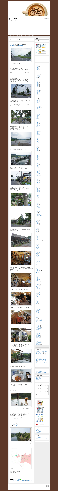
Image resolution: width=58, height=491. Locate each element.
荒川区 (37, 229)
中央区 (37, 202)
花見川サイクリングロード (39, 323)
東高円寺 (38, 100)
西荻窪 (38, 102)
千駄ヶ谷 (38, 154)
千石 (38, 143)
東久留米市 (37, 251)
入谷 (38, 227)
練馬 (38, 68)
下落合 (38, 138)
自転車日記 (37, 379)
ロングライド (14, 480)
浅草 (38, 226)
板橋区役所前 (39, 107)
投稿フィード (38, 430)
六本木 (38, 181)
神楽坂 (38, 137)
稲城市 (37, 280)
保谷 (38, 248)
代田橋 (38, 162)
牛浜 (38, 302)
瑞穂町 (37, 293)
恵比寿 (38, 156)
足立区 (37, 244)
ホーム (11, 35)
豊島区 (37, 77)
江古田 (38, 66)
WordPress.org (38, 432)
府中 (38, 269)
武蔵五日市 (38, 309)
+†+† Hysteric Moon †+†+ (39, 380)
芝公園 (38, 183)
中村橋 (38, 73)
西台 (38, 108)
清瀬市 (37, 253)
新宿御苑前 (38, 131)
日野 (38, 296)
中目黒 (38, 188)
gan (14, 45)
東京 (38, 198)
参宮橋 (38, 159)
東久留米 (38, 252)
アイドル (38, 341)
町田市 (37, 286)
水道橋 (38, 194)
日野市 (37, 295)
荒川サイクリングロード (39, 319)
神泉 (38, 151)
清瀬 (38, 254)
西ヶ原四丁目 (39, 120)
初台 (38, 157)
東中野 (38, 88)
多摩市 (37, 283)
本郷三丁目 (38, 142)
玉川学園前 (38, 288)
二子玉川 (38, 173)
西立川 (38, 278)
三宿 (38, 169)
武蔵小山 (38, 190)
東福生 (38, 301)
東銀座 (38, 204)
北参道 (38, 150)
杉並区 (37, 98)
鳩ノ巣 (38, 313)
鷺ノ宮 (38, 97)
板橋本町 (38, 114)
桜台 (38, 67)
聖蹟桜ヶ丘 (38, 284)
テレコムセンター (39, 240)
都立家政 (38, 96)
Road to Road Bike (38, 378)
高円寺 (38, 99)
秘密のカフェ (38, 331)
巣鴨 (38, 78)
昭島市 (37, 297)
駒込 (38, 141)
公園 (37, 334)
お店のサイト (15, 425)
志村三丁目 (38, 116)
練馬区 (37, 65)
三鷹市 (37, 262)
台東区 (37, 221)
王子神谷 (38, 122)
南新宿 (38, 130)
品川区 (37, 212)
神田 (38, 196)
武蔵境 (38, 250)
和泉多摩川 (38, 267)
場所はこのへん (15, 424)
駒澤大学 (38, 171)
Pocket (19, 479)
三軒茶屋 (38, 170)
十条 (38, 119)
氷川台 (38, 70)
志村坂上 (38, 115)
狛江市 (37, 266)
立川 (38, 277)
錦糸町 (38, 232)
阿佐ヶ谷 (38, 101)
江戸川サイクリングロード (39, 321)
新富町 (38, 206)
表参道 (38, 179)
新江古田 (38, 90)
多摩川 (38, 220)
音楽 (37, 340)
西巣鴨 (38, 83)
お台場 (38, 238)
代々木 (38, 148)
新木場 (38, 236)
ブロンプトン (38, 326)
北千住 (38, 246)
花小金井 (38, 258)
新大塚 (38, 80)
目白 (38, 82)
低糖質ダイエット (38, 342)
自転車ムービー (38, 336)
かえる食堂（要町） (38, 353)
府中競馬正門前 (39, 270)
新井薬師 (38, 94)
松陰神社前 (38, 175)
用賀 (38, 172)
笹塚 (38, 158)
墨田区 (37, 231)
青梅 (38, 307)
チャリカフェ (13, 19)
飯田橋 (38, 127)
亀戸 (38, 239)
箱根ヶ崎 (38, 294)
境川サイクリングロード (39, 324)
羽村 (38, 305)
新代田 (38, 163)
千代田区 (37, 192)
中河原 (38, 271)
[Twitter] (46, 486)
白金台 (38, 180)
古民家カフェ (38, 330)
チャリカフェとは (15, 35)
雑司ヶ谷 (38, 81)
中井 (38, 139)
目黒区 (37, 187)
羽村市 (25, 480)
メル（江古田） (38, 356)
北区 (37, 118)
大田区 (37, 218)
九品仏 (38, 176)
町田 (38, 289)
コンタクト (33, 35)
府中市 (37, 268)
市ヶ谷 (38, 133)
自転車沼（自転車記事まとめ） (40, 371)
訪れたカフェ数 (28, 480)
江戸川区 (37, 242)
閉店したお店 (38, 332)
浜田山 (38, 104)
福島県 (37, 318)
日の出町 (37, 310)
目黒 (38, 189)
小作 (23, 480)
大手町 (38, 197)
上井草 (38, 103)
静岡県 (37, 317)
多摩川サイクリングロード (20, 480)
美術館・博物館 (38, 333)
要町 (38, 86)
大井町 (38, 216)
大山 (38, 109)
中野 (38, 89)
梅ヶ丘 (38, 166)
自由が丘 (38, 191)
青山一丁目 (38, 178)
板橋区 (37, 105)
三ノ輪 (38, 230)
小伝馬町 (38, 207)
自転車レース (38, 335)
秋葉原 (38, 195)
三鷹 (38, 263)
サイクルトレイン (38, 328)
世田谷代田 (38, 165)
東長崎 (38, 85)
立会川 (38, 213)
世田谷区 (37, 161)
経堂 (38, 167)
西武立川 (38, 279)
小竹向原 (38, 106)
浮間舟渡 (38, 125)
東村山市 (37, 255)
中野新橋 (38, 91)
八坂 (38, 256)
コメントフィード (38, 431)
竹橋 (38, 200)
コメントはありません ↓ (20, 45)
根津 (38, 145)
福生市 (37, 300)
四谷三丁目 (38, 132)
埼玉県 (37, 315)
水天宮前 (38, 208)
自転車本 (37, 338)
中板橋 (38, 110)
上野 (38, 224)
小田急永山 (38, 285)
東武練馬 (38, 112)
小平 (38, 259)
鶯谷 (38, 222)
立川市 (37, 276)
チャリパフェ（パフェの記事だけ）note (41, 372)
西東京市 (37, 247)
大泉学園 (38, 75)
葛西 (38, 243)
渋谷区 (37, 147)
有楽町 (38, 199)
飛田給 (38, 265)
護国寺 (38, 146)
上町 (38, 174)
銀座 (38, 203)
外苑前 (38, 177)
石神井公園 (38, 74)
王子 (38, 121)
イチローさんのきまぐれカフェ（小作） (20, 44)
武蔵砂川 (38, 292)
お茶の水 (38, 193)
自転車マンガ (38, 337)
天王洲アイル (39, 215)
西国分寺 (38, 273)
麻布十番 (38, 182)
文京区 (37, 140)
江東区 (37, 235)
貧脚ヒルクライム (38, 327)
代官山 (38, 149)
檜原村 (37, 311)
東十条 (38, 123)
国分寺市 (37, 272)
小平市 (37, 257)
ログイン (37, 429)
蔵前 (38, 228)
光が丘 (38, 72)
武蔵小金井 (38, 261)
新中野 (38, 92)
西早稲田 (38, 135)
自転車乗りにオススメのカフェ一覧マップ (25, 35)
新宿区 (37, 126)
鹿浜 (38, 245)
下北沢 (38, 164)
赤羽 (38, 124)
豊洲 (38, 237)
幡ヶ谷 (38, 153)
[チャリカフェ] (29, 16)
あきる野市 (37, 308)
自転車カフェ (38, 329)
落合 (38, 93)
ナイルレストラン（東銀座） (40, 354)
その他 (37, 343)
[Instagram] (48, 486)
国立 (38, 275)
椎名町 (38, 84)
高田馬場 (38, 134)
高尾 (38, 299)
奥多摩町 (37, 312)
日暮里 (38, 223)
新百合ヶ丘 (38, 281)
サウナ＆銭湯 (38, 339)
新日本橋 (38, 211)
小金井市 (37, 260)
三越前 (38, 210)
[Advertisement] (29, 28)
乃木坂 (38, 186)
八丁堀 (38, 205)
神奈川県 (37, 316)
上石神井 (38, 76)
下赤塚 (38, 113)
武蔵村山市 (37, 291)
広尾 (38, 155)
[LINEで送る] (20, 479)
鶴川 (38, 287)
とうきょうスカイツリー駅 (40, 234)
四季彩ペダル (38, 377)
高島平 (38, 117)
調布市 (37, 264)
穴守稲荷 (38, 219)
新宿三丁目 (38, 129)
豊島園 (38, 69)
